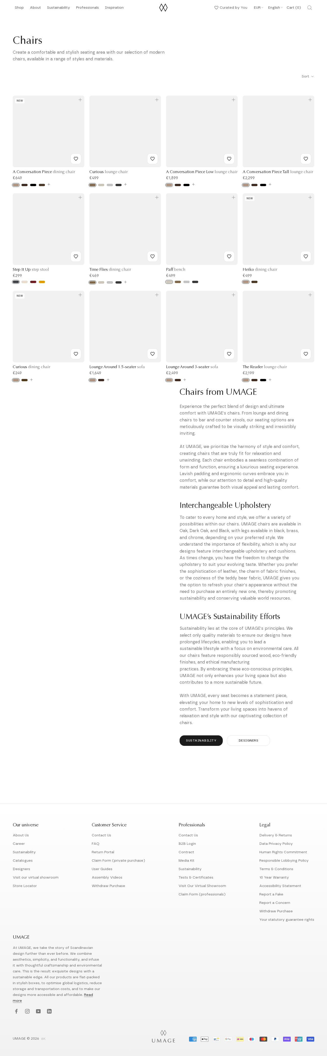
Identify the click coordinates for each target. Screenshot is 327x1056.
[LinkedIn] (49, 1011)
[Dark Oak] (24, 185)
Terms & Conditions (276, 869)
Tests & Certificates (196, 877)
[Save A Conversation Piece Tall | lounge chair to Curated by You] (305, 158)
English (274, 7)
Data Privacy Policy (276, 844)
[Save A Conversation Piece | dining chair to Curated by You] (76, 158)
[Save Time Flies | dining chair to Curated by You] (152, 256)
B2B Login (187, 844)
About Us (21, 835)
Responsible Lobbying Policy (284, 860)
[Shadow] (118, 185)
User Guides (102, 869)
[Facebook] (16, 1011)
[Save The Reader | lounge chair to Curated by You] (305, 354)
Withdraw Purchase (108, 886)
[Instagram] (27, 1011)
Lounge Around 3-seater (192, 367)
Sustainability (58, 9)
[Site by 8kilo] (43, 1039)
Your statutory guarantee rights (286, 920)
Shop (19, 9)
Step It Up (31, 270)
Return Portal (103, 852)
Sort (306, 76)
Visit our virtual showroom (36, 877)
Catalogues (23, 860)
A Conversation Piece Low (202, 172)
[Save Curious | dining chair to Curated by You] (76, 354)
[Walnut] (42, 185)
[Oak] (16, 185)
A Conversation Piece (44, 172)
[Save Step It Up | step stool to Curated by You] (76, 256)
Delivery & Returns (275, 835)
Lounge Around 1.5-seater (117, 367)
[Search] (309, 7)
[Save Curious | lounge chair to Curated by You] (152, 158)
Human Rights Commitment (283, 852)
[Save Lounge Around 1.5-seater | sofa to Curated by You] (152, 354)
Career (19, 844)
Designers (249, 740)
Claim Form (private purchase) (118, 860)
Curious (108, 172)
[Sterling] (110, 185)
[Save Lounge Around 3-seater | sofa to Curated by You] (229, 354)
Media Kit (186, 860)
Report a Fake (271, 894)
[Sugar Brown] (92, 185)
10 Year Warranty (274, 877)
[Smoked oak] (24, 380)
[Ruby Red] (33, 282)
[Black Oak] (33, 185)
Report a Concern (274, 903)
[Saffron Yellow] (42, 282)
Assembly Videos (107, 877)
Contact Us (101, 835)
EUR (257, 7)
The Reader (265, 367)
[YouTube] (38, 1011)
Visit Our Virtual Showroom (202, 886)
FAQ (95, 844)
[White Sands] (101, 185)
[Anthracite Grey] (16, 282)
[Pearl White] (24, 282)
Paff (175, 270)
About (35, 9)
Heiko (260, 270)
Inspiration (114, 9)
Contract (186, 852)
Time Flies (110, 270)
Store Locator (25, 886)
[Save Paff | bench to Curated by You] (229, 256)
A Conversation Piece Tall (278, 172)
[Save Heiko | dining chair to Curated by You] (305, 256)
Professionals (87, 9)
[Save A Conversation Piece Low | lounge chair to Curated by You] (229, 158)
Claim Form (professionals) (202, 894)
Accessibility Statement (280, 886)
